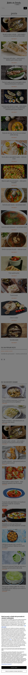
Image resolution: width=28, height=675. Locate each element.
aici (10, 639)
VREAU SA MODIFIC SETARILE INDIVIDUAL (14, 671)
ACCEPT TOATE (14, 667)
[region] (14, 644)
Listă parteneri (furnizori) (6, 664)
